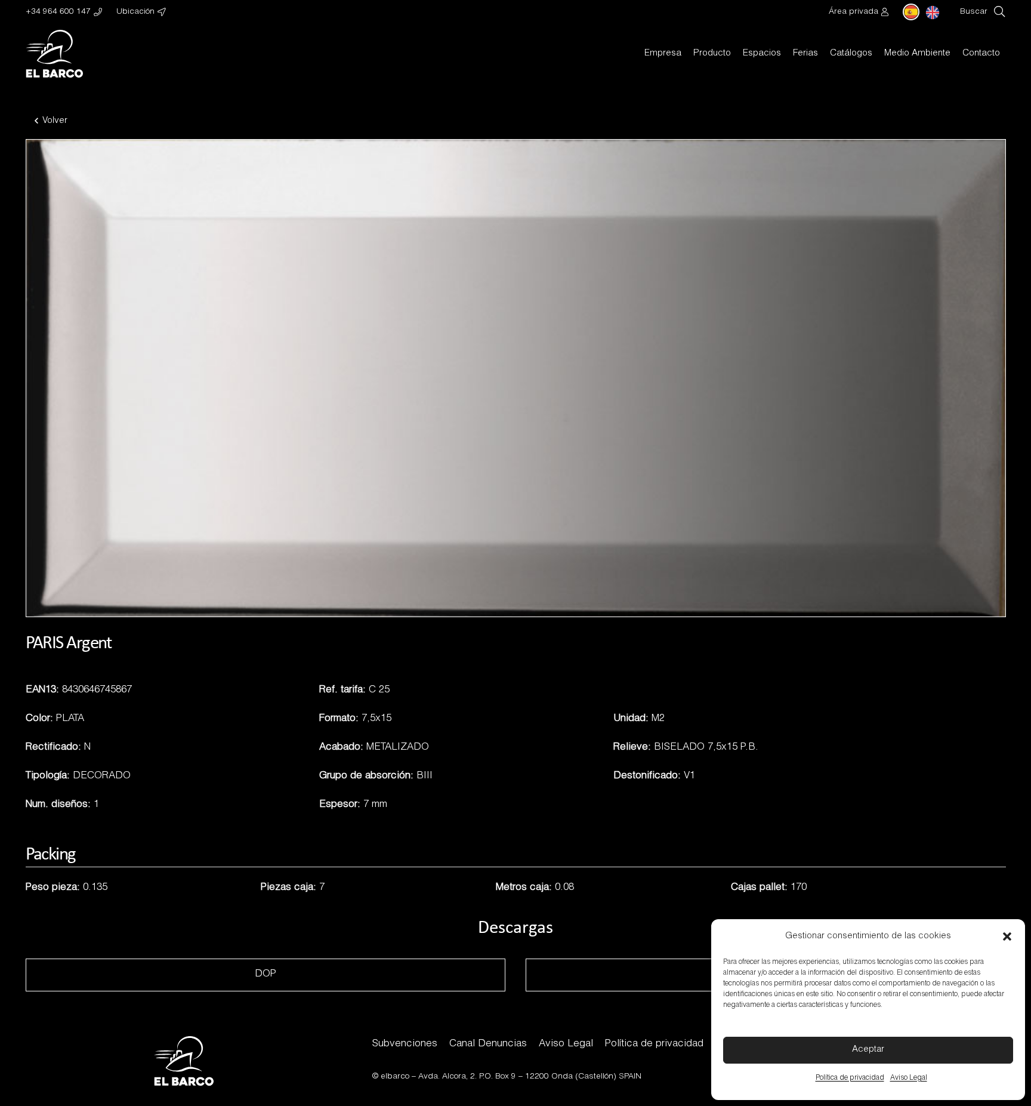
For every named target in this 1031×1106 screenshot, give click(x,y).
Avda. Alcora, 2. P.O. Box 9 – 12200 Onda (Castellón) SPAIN (529, 1077)
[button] (1007, 936)
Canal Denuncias (488, 1044)
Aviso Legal (908, 1078)
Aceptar (868, 1049)
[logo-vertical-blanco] (55, 54)
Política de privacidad (850, 1078)
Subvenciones (404, 1044)
